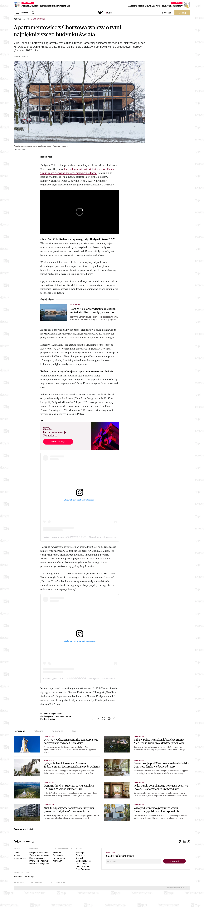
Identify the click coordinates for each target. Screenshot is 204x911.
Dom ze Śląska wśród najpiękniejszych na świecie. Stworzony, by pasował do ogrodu (93, 310)
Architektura (39, 19)
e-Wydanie (166, 13)
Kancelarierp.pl (82, 864)
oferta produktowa (56, 882)
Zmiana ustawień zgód (39, 855)
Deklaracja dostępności (39, 864)
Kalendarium (36, 882)
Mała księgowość (83, 861)
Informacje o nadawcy (39, 861)
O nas (16, 852)
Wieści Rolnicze (82, 866)
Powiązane (19, 731)
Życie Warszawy (83, 869)
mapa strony (19, 882)
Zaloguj (182, 13)
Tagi (74, 731)
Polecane (38, 731)
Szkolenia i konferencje (24, 876)
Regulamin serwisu (37, 858)
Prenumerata (59, 858)
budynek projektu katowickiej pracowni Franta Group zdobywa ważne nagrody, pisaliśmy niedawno (77, 170)
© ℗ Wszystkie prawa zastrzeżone (55, 716)
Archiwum (57, 861)
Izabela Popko (47, 157)
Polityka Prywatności (38, 852)
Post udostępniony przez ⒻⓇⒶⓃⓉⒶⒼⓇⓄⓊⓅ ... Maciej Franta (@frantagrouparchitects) (83, 537)
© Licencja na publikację (51, 714)
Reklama (57, 852)
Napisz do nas (20, 858)
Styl (29, 19)
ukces (109, 12)
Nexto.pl (79, 858)
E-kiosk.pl (80, 852)
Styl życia (23, 19)
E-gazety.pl (80, 855)
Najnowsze (57, 731)
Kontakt (17, 855)
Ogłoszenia (58, 855)
